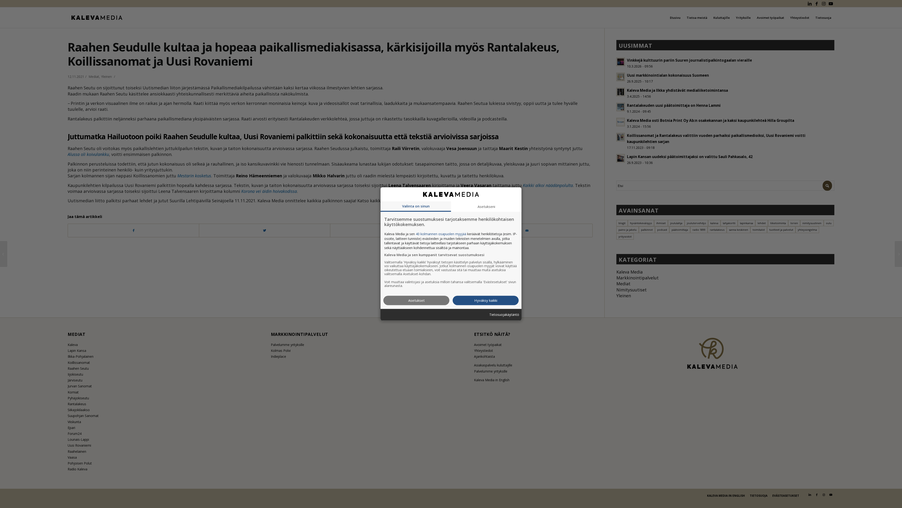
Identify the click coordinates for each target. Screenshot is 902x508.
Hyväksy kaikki (485, 300)
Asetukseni (486, 206)
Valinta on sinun (416, 206)
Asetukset (416, 300)
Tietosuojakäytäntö (504, 315)
